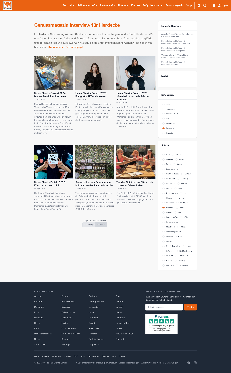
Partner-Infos (108, 5)
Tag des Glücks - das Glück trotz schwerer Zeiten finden (134, 184)
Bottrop (38, 301)
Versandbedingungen (129, 362)
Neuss (37, 339)
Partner (105, 356)
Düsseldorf (94, 307)
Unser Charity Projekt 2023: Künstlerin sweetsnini (50, 184)
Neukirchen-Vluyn (124, 333)
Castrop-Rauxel (96, 301)
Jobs (114, 356)
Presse (122, 356)
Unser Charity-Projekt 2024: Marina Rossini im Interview (50, 95)
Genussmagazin (41, 356)
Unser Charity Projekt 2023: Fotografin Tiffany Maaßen (91, 95)
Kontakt (135, 5)
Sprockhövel (40, 344)
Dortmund (39, 307)
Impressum (111, 362)
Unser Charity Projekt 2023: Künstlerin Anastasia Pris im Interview (132, 96)
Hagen (119, 312)
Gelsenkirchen (68, 312)
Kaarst (92, 323)
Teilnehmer (93, 356)
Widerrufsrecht (148, 362)
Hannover (66, 317)
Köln (36, 328)
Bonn (118, 296)
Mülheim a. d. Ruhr (70, 333)
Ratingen (65, 339)
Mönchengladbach (43, 333)
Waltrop (65, 344)
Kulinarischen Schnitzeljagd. (65, 47)
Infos (83, 356)
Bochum (93, 296)
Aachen (37, 296)
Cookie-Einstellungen (167, 362)
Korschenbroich (68, 328)
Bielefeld (65, 296)
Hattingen (93, 317)
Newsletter (156, 5)
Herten (64, 323)
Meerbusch (94, 328)
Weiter (190, 307)
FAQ (145, 5)
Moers (119, 328)
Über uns (56, 356)
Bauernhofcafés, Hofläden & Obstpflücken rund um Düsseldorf (175, 42)
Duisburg (65, 307)
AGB (78, 362)
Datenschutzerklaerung (93, 362)
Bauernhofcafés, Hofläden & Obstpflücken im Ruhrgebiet (173, 49)
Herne (37, 323)
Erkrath (119, 307)
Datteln (119, 301)
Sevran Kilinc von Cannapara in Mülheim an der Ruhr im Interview (94, 184)
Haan (91, 312)
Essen (37, 312)
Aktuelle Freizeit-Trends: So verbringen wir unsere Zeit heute (177, 35)
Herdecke (120, 317)
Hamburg (38, 317)
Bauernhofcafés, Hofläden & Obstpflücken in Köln (173, 63)
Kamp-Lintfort (123, 323)
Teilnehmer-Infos (87, 5)
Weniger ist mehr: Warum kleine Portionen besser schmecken (174, 56)
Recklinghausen (96, 339)
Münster (93, 333)
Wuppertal (94, 344)
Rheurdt (120, 339)
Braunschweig (68, 301)
